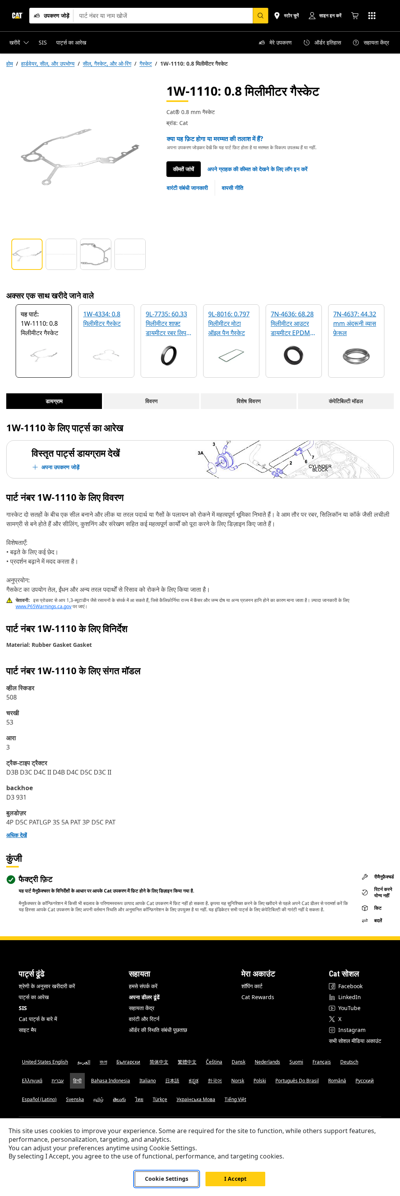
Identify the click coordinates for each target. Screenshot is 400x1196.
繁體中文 (187, 1062)
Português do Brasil (297, 1080)
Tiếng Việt (235, 1099)
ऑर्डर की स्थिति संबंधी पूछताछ (158, 1030)
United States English (45, 1062)
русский (364, 1080)
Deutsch (349, 1062)
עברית (58, 1080)
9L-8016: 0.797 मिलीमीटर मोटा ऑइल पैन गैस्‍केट (229, 323)
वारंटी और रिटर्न (144, 1019)
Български (128, 1062)
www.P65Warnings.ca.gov (43, 606)
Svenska (75, 1099)
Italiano (147, 1080)
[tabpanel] (80, 157)
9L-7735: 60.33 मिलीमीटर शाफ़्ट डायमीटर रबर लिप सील (166, 324)
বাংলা (103, 1062)
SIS (23, 1008)
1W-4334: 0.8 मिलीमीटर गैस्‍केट (102, 319)
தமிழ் (98, 1099)
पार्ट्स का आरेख (34, 997)
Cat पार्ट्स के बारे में (38, 1019)
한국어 (215, 1080)
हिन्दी (77, 1080)
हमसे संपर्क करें (143, 986)
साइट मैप (27, 1030)
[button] (257, 169)
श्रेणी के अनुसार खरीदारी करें (47, 986)
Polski (260, 1080)
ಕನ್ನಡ (193, 1080)
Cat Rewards (257, 997)
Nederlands (267, 1062)
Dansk (238, 1062)
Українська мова (196, 1099)
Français (321, 1062)
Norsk (237, 1080)
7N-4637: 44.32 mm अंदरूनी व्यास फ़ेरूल (354, 323)
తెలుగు (119, 1099)
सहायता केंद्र (141, 1008)
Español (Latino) (39, 1099)
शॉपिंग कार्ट (251, 986)
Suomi (296, 1062)
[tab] (27, 254)
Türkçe (160, 1099)
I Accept (235, 1178)
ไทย (139, 1099)
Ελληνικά (32, 1080)
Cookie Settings (166, 1178)
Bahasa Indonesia (110, 1080)
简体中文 (159, 1062)
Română (337, 1080)
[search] (260, 15)
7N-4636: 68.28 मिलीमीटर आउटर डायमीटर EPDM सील (292, 324)
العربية (83, 1062)
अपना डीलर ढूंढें (144, 997)
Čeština (214, 1062)
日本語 (172, 1080)
